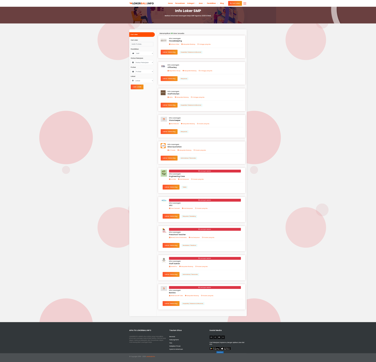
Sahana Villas (174, 44)
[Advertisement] (188, 357)
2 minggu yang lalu (206, 71)
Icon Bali (173, 179)
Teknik (184, 187)
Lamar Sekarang (169, 52)
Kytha (171, 97)
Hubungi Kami (174, 340)
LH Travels (172, 150)
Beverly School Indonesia (178, 237)
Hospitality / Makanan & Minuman (191, 52)
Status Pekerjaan (137, 58)
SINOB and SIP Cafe (176, 296)
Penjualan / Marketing (189, 216)
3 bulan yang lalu (200, 150)
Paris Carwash (175, 208)
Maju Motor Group (174, 71)
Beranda (172, 337)
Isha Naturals (174, 124)
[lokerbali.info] (219, 337)
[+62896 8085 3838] (223, 337)
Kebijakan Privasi (174, 346)
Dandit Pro (173, 266)
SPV (170, 205)
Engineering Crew (177, 176)
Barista (172, 292)
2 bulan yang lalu (203, 124)
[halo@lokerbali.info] (211, 337)
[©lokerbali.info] (215, 337)
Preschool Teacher (177, 234)
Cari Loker (236, 3)
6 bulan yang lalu (208, 237)
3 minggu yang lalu (198, 97)
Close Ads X (220, 352)
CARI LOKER (137, 87)
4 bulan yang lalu (198, 179)
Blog (222, 3)
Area (201, 3)
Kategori (190, 3)
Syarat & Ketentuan (176, 349)
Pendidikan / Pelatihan (189, 245)
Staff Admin (174, 263)
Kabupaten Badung (188, 44)
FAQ (170, 343)
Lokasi (133, 76)
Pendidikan (211, 3)
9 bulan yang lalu (202, 266)
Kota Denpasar (184, 179)
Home (170, 3)
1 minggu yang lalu (205, 44)
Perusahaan (180, 3)
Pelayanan (184, 78)
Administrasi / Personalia (188, 158)
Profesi (133, 67)
